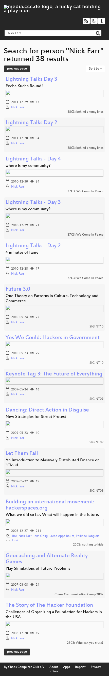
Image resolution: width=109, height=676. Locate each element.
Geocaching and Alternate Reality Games (47, 559)
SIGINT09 (96, 399)
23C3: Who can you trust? (85, 643)
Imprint (80, 667)
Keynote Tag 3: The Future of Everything (54, 374)
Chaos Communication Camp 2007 (79, 594)
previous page (17, 69)
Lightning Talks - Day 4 (33, 159)
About (53, 667)
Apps (66, 667)
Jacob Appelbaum (61, 536)
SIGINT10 (96, 326)
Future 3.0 (18, 289)
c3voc (54, 671)
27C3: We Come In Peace (85, 191)
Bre (14, 536)
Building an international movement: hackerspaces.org (50, 505)
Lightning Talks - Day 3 (33, 203)
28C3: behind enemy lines (85, 112)
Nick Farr (17, 107)
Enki (15, 540)
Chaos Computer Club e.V (26, 667)
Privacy (96, 667)
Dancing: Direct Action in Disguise (47, 410)
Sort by (94, 69)
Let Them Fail (22, 454)
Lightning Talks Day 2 (31, 123)
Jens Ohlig (40, 536)
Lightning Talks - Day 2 (33, 246)
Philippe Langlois (87, 536)
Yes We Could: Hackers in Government (53, 338)
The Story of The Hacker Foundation (49, 605)
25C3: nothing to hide (88, 545)
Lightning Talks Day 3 (31, 79)
